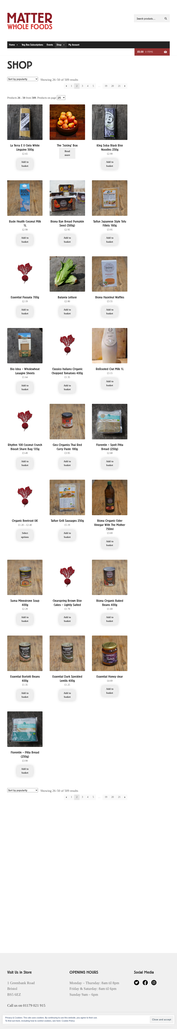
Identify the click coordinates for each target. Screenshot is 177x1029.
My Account (73, 44)
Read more (67, 153)
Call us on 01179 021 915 (26, 1005)
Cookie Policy (68, 1021)
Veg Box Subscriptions (32, 44)
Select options (25, 535)
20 (112, 86)
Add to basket (25, 164)
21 (119, 86)
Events (50, 44)
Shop (59, 44)
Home (12, 44)
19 (106, 86)
